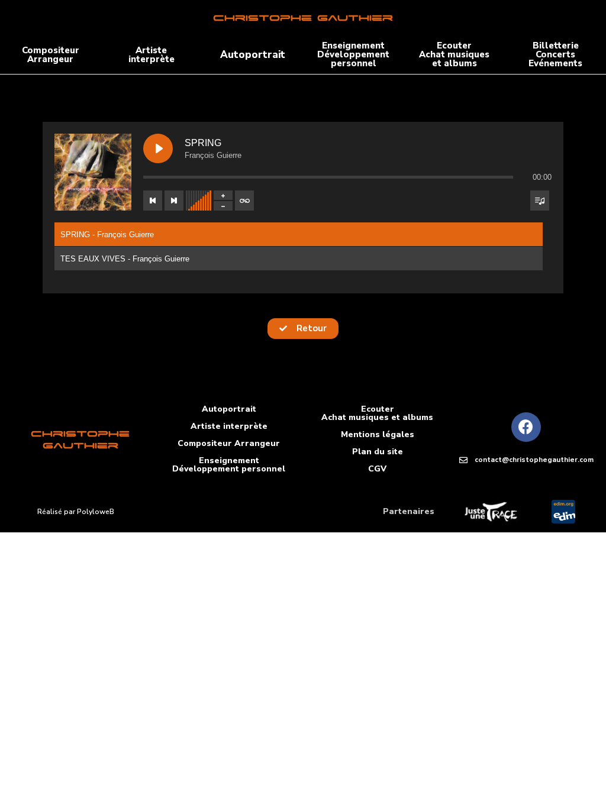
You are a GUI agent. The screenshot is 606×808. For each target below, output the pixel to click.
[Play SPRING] (158, 148)
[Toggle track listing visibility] (539, 200)
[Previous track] (152, 200)
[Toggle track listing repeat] (244, 200)
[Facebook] (526, 427)
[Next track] (174, 200)
